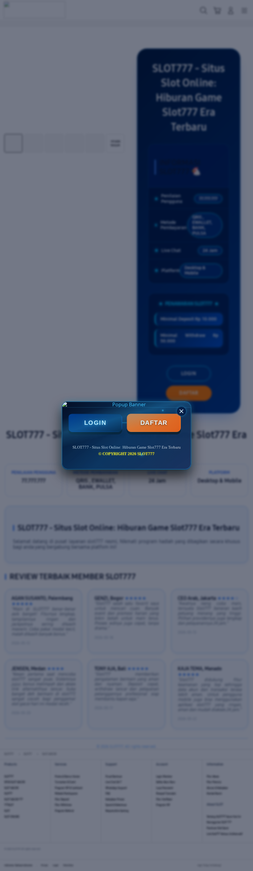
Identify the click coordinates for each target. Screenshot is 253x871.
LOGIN (95, 422)
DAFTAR (154, 422)
